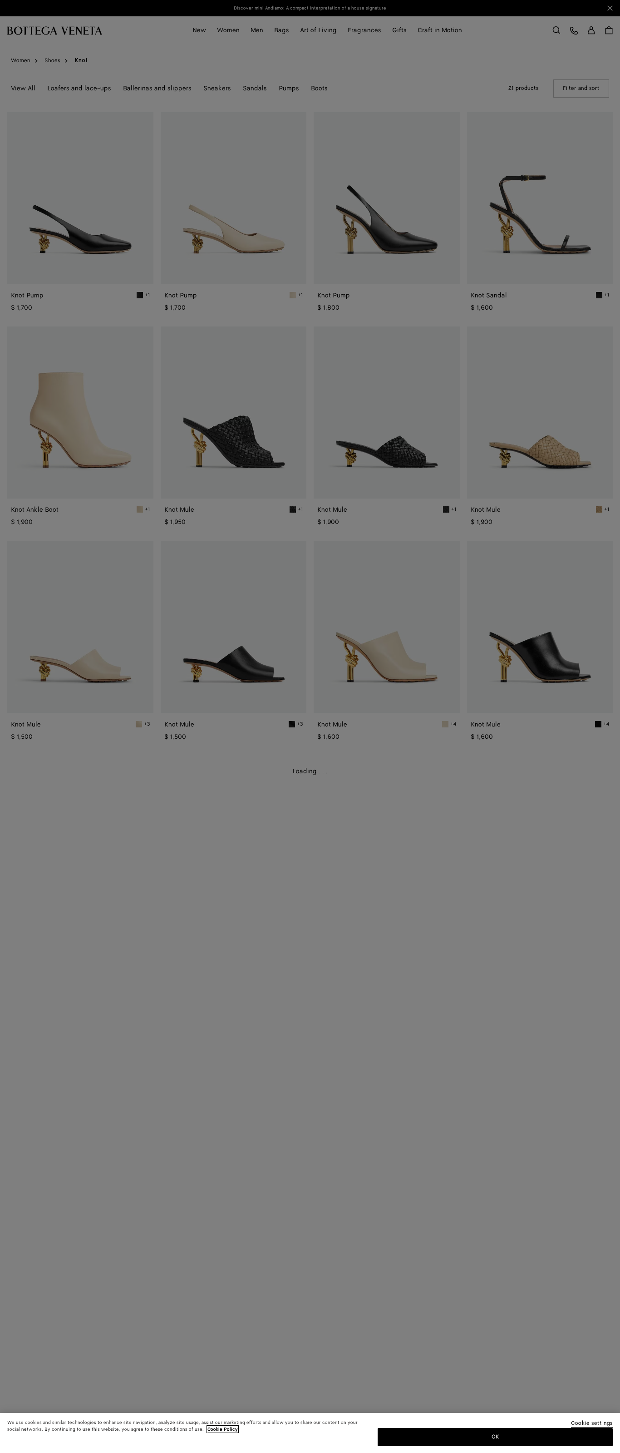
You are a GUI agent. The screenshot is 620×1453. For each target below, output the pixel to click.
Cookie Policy (222, 1429)
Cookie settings (592, 1423)
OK (495, 1436)
